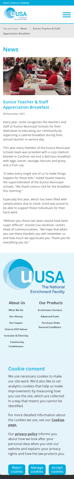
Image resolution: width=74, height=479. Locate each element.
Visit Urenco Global (16, 3)
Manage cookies (37, 469)
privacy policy (26, 434)
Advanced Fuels (50, 316)
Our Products (51, 302)
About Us (17, 302)
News (23, 28)
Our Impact (16, 323)
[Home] (15, 13)
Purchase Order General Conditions (49, 325)
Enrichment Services (50, 310)
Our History (16, 316)
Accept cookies (57, 469)
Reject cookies (17, 469)
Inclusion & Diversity (16, 335)
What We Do (16, 310)
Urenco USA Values (16, 329)
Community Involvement (16, 344)
